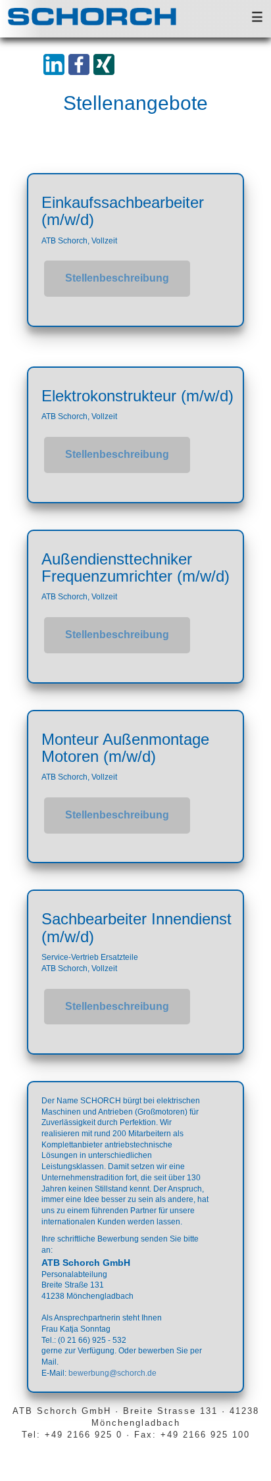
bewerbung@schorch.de (112, 1372)
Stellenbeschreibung (117, 278)
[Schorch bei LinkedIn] (53, 64)
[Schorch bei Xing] (103, 64)
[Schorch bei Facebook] (78, 64)
